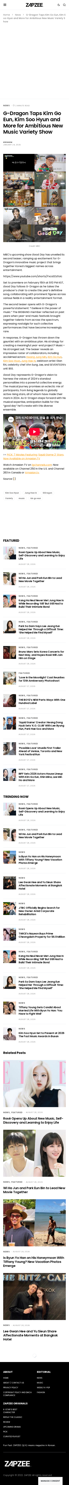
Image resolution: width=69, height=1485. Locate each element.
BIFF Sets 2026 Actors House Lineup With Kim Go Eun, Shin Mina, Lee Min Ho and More (41, 777)
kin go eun (35, 498)
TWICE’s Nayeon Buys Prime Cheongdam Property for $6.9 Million (42, 935)
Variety (9, 498)
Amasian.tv (32, 472)
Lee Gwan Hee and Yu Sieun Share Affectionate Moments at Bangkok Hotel (40, 885)
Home (6, 14)
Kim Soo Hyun (11, 361)
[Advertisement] (34, 59)
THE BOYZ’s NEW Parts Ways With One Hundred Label (42, 701)
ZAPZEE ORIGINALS (15, 1403)
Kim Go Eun (55, 357)
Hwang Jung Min (36, 357)
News (18, 14)
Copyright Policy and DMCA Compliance (17, 1394)
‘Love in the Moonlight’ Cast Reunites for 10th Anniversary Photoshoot (41, 679)
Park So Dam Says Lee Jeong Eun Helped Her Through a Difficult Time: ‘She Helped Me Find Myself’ (41, 629)
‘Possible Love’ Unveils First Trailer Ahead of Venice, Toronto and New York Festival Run (40, 751)
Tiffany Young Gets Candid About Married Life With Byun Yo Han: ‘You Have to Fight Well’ (40, 1010)
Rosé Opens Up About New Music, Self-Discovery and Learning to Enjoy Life (42, 555)
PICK (5, 1431)
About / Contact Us (13, 1382)
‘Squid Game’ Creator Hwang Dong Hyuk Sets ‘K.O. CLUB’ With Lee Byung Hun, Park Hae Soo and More (41, 726)
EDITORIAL (44, 1372)
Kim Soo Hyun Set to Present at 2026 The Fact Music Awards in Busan (41, 1034)
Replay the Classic (12, 1417)
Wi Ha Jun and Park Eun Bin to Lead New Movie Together (40, 579)
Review (6, 1422)
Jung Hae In (28, 361)
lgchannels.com (42, 465)
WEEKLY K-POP (43, 1387)
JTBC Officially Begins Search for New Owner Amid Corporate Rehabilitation (39, 911)
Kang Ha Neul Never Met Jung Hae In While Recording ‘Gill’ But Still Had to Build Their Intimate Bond (41, 604)
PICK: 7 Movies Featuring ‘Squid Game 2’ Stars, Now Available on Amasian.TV (33, 456)
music (22, 498)
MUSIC (40, 1382)
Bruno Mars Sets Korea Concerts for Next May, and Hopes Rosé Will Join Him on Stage (41, 655)
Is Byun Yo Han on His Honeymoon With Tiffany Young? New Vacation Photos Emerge (40, 860)
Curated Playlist (11, 1436)
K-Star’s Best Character (10, 1411)
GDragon (47, 492)
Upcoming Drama (12, 1426)
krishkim (7, 142)
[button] (5, 5)
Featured (32, 548)
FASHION (41, 1392)
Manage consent (50, 1481)
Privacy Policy (10, 1387)
